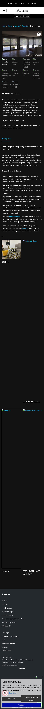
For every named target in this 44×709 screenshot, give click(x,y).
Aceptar (21, 705)
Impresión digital (8, 612)
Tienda (9, 26)
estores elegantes (29, 125)
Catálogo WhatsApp (22, 16)
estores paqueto (12, 128)
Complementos (7, 615)
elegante (25, 228)
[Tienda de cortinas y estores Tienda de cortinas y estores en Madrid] (22, 10)
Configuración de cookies (31, 698)
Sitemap (5, 647)
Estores (17, 26)
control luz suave (13, 125)
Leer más (13, 693)
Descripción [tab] (6, 139)
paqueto (20, 128)
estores (21, 125)
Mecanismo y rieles (9, 622)
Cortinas (5, 601)
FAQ (3, 640)
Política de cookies (8, 643)
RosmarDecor (14, 216)
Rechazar (11, 699)
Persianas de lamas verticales (12, 619)
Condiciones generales (10, 636)
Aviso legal (5, 633)
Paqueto (25, 26)
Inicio (3, 26)
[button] (39, 34)
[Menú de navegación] (4, 10)
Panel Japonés (7, 608)
